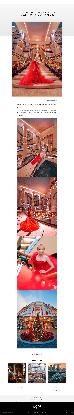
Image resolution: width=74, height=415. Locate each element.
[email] (71, 412)
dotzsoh (38, 399)
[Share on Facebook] (48, 100)
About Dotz (29, 412)
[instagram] (68, 412)
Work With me (44, 412)
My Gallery (36, 412)
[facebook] (66, 412)
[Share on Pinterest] (52, 100)
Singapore (37, 9)
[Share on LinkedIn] (54, 100)
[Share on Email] (56, 100)
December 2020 (37, 17)
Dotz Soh (5, 2)
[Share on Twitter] (50, 100)
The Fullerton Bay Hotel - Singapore (24, 389)
